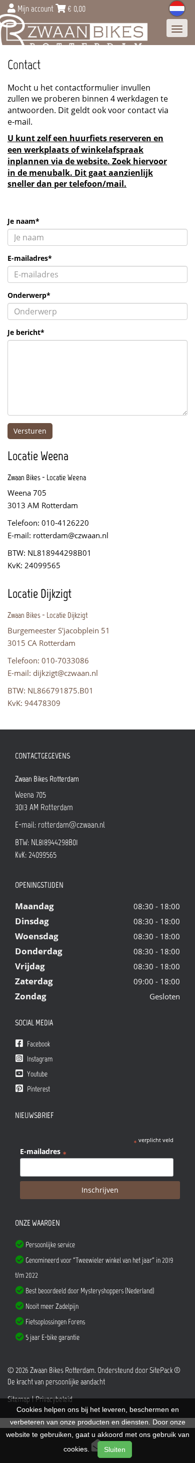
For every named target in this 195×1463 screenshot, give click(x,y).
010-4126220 (65, 523)
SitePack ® (165, 1370)
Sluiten (115, 1449)
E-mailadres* (30, 258)
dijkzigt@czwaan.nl (65, 673)
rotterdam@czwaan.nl (70, 535)
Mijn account (36, 9)
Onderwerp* (29, 295)
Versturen (30, 431)
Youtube (37, 1073)
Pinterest (38, 1088)
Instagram (39, 1058)
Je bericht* (26, 332)
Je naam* (24, 221)
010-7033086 (65, 660)
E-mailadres (43, 1152)
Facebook (38, 1043)
